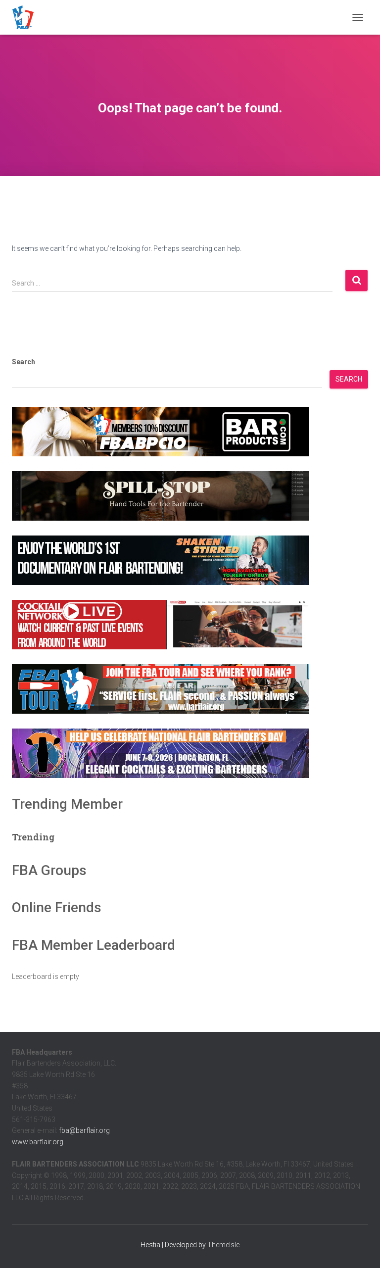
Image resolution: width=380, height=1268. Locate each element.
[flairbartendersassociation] (27, 17)
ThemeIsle (223, 1245)
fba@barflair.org (84, 1130)
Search (23, 362)
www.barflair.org (37, 1142)
